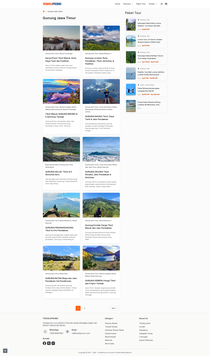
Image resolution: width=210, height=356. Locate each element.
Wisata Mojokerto (105, 53)
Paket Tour (141, 4)
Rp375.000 (145, 46)
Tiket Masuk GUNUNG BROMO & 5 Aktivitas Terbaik (61, 115)
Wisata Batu (63, 274)
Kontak (142, 327)
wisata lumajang (65, 107)
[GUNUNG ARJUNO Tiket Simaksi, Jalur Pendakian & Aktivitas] (101, 149)
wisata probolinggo (66, 53)
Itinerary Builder (111, 323)
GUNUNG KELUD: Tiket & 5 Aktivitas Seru (58, 173)
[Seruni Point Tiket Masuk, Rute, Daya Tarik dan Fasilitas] (61, 38)
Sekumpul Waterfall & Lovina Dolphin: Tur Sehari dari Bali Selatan (149, 25)
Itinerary (127, 4)
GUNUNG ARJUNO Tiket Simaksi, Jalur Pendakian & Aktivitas (98, 174)
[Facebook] (44, 343)
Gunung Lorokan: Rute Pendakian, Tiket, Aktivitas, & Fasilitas (99, 61)
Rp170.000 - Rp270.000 (150, 62)
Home (117, 4)
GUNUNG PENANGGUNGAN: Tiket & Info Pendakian (59, 229)
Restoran (108, 340)
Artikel (152, 4)
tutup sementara (105, 107)
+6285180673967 (56, 333)
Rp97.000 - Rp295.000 (150, 78)
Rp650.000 (145, 29)
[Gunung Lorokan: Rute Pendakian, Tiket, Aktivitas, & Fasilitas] (101, 38)
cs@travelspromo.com (81, 333)
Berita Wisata (110, 337)
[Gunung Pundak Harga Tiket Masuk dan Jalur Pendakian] (101, 205)
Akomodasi (109, 343)
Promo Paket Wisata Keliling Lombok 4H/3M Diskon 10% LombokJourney (149, 104)
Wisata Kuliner (110, 333)
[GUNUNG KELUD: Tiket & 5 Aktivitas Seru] (61, 149)
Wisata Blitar (49, 167)
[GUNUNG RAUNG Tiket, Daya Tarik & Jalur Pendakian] (101, 91)
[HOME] (44, 12)
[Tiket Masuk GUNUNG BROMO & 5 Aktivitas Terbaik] (61, 91)
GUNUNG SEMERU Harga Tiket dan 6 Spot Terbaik (100, 282)
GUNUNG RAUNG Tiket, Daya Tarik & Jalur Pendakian (99, 117)
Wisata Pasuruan (56, 109)
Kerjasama (143, 330)
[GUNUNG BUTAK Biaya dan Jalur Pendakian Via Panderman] (61, 258)
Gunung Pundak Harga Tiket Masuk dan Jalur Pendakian (99, 226)
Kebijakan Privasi (146, 333)
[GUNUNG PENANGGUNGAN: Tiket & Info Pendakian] (61, 205)
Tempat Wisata (111, 327)
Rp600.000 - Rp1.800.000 (151, 94)
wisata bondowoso (100, 109)
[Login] (166, 4)
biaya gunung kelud (52, 165)
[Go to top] (5, 351)
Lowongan (143, 337)
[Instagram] (53, 343)
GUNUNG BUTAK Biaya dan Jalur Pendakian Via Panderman (61, 279)
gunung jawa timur (52, 53)
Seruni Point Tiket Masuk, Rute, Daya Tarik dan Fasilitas (61, 59)
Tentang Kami (144, 323)
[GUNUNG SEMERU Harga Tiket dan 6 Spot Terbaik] (101, 258)
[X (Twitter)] (49, 343)
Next (114, 308)
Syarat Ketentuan (146, 340)
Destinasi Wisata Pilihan (114, 330)
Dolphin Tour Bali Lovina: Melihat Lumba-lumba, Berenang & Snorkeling (151, 74)
